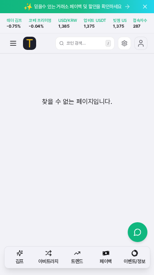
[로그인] (140, 43)
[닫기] (145, 6)
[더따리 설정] (124, 43)
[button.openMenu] (13, 43)
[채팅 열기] (137, 232)
